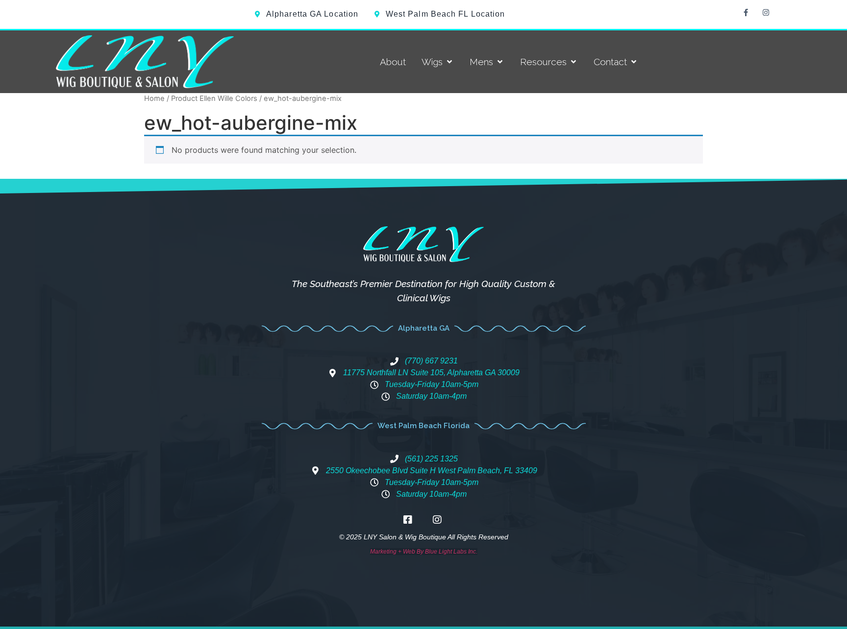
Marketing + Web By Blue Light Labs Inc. (423, 551)
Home (154, 98)
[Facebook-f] (745, 12)
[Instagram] (765, 12)
